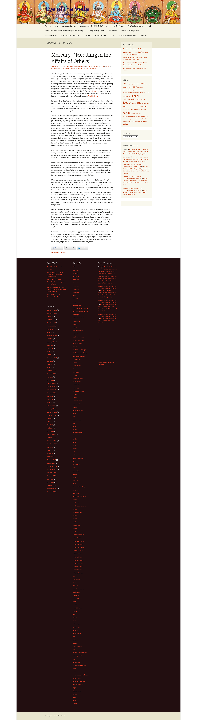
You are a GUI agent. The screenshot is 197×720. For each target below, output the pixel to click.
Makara (75, 474)
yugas (74, 700)
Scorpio (75, 611)
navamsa (125, 109)
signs (74, 621)
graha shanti (76, 404)
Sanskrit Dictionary (100, 35)
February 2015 (51, 460)
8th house (76, 292)
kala (74, 436)
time (74, 649)
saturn (127, 113)
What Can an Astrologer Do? (128, 35)
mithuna (135, 107)
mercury (107, 66)
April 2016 (50, 428)
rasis (74, 582)
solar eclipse (77, 624)
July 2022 (50, 339)
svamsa (136, 121)
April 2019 (50, 367)
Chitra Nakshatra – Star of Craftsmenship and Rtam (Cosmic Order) (55, 274)
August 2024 (51, 326)
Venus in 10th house (79, 681)
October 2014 (51, 473)
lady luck (144, 103)
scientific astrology (137, 119)
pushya (75, 528)
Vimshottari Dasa (78, 684)
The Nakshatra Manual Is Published (133, 49)
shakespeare (126, 121)
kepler (75, 448)
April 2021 (50, 351)
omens (75, 500)
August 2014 (51, 476)
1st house (76, 273)
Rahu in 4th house (78, 554)
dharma (75, 369)
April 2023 (50, 332)
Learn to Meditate (51, 35)
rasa (95, 68)
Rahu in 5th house (78, 557)
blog (98, 81)
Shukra (75, 617)
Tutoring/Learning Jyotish (95, 31)
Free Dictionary (93, 96)
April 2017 (50, 402)
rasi (74, 576)
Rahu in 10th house (78, 535)
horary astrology (127, 96)
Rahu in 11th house (78, 538)
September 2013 (52, 488)
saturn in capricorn (141, 116)
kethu (134, 103)
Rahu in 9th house (78, 570)
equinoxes (76, 385)
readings (75, 586)
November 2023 (52, 329)
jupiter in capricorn (130, 99)
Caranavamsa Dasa (78, 340)
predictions (138, 109)
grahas (102, 66)
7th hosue (76, 286)
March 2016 (50, 431)
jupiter (75, 426)
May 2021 (50, 348)
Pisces (75, 509)
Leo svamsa (76, 464)
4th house (76, 283)
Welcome (144, 35)
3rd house (76, 279)
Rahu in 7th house (78, 563)
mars (128, 107)
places (75, 515)
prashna (130, 109)
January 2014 (51, 485)
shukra (131, 121)
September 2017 (52, 390)
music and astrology (79, 487)
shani (74, 614)
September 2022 (52, 335)
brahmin (148, 84)
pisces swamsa (77, 512)
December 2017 (52, 386)
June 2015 (50, 450)
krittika (75, 455)
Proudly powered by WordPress (55, 716)
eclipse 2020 (140, 90)
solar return (76, 627)
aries (143, 83)
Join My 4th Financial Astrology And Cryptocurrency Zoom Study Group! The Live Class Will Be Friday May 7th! (135, 152)
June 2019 (50, 364)
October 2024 (51, 323)
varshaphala (76, 662)
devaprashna (77, 366)
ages (74, 295)
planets (75, 519)
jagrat (74, 413)
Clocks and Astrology (79, 350)
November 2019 (52, 358)
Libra (74, 468)
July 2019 (50, 361)
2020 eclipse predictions (132, 84)
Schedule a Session (118, 26)
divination (76, 372)
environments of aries (128, 92)
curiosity (66, 68)
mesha (131, 107)
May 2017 (50, 399)
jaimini (135, 96)
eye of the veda (136, 92)
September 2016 (52, 415)
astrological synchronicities (76, 66)
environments (77, 382)
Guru (142, 92)
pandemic (76, 503)
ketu (139, 102)
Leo (74, 461)
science (75, 605)
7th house (76, 289)
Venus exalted (77, 678)
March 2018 (50, 380)
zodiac (125, 124)
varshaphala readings (79, 665)
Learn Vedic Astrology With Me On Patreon (93, 26)
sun (74, 637)
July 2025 (50, 316)
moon (74, 484)
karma (74, 445)
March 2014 (50, 482)
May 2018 (50, 377)
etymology (96, 66)
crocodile (126, 90)
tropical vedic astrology (80, 653)
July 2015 (50, 447)
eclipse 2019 (134, 90)
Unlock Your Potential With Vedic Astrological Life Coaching (64, 31)
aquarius (75, 299)
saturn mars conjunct (128, 119)
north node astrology (79, 496)
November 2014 (52, 469)
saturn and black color (136, 113)
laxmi (147, 103)
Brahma (75, 324)
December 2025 (52, 310)
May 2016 (50, 425)
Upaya (74, 659)
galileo (75, 394)
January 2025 (51, 320)
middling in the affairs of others (79, 68)
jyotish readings (77, 433)
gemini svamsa (77, 401)
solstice (75, 630)
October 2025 (51, 313)
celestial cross (77, 343)
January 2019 (51, 371)
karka (74, 442)
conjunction (140, 87)
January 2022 (51, 342)
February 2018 (51, 383)
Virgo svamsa (77, 691)
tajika (74, 640)
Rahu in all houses (78, 573)
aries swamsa (77, 305)
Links (112, 35)
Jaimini (75, 417)
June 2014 (50, 479)
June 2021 (50, 345)
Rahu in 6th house (78, 560)
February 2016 (51, 434)
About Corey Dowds (51, 26)
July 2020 (50, 355)
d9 (130, 90)
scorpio (144, 119)
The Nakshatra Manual (135, 26)
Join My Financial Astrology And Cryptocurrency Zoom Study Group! (135, 192)
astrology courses (78, 318)
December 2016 (52, 412)
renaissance (76, 592)
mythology (76, 490)
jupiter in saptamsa (141, 99)
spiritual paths (77, 633)
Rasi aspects (77, 579)
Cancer (75, 327)
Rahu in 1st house (78, 544)
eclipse (75, 375)
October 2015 (51, 444)
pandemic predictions (79, 506)
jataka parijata (77, 420)
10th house (76, 267)
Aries (74, 302)
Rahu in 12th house (78, 541)
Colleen (125, 157)
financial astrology (78, 391)
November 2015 (52, 441)
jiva (74, 423)
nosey (92, 68)
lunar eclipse (76, 471)
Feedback (87, 35)
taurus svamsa (77, 646)
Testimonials (113, 31)
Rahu (74, 531)
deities (75, 362)
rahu (144, 109)
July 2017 (50, 396)
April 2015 (50, 457)
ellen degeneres (78, 378)
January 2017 (51, 409)
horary (146, 92)
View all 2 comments (59, 252)
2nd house (76, 276)
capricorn (132, 86)
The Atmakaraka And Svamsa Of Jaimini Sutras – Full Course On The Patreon (56, 289)
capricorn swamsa (78, 337)
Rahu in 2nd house (78, 547)
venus (145, 121)
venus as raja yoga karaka (80, 675)
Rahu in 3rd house (78, 551)
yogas (74, 697)
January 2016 (51, 437)
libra (125, 106)
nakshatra (142, 106)
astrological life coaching (80, 308)
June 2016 (50, 422)
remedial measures (79, 589)
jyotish (127, 103)
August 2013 (51, 492)
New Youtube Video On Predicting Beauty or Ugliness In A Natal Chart (56, 282)
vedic (140, 121)
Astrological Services (69, 26)
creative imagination (79, 356)
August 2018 (51, 374)
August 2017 (51, 393)
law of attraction (78, 458)
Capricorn (76, 334)
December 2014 (52, 466)
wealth (75, 694)
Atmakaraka (76, 321)
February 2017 (51, 406)
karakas (75, 439)
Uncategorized (55, 68)
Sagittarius (76, 595)
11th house (76, 270)
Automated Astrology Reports (130, 31)
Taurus (75, 643)
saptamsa (76, 598)
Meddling (95, 91)
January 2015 (51, 463)
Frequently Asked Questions (70, 35)
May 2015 (50, 453)
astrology (89, 66)
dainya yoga (76, 359)
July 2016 (50, 418)
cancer (125, 87)
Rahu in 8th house (78, 566)
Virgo (74, 688)
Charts (75, 346)
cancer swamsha (78, 331)
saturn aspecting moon (128, 116)
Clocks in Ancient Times (80, 353)
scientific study (77, 608)
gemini (75, 397)
